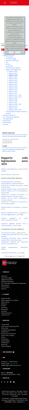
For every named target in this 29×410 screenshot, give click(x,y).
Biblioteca (4, 304)
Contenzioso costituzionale (8, 253)
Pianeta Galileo (5, 341)
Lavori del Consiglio (6, 278)
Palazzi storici (7, 120)
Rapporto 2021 (13, 77)
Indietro (26, 45)
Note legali (19, 391)
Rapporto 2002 (13, 108)
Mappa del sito (13, 394)
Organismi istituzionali (9, 115)
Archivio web (5, 394)
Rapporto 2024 (13, 71)
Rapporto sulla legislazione (9, 169)
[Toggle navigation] (4, 2)
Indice (19, 394)
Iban (16, 393)
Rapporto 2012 (13, 93)
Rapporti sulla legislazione (13, 69)
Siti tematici (24, 394)
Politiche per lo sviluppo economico (11, 185)
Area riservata (8, 352)
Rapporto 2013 (13, 91)
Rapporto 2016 (13, 86)
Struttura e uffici (5, 298)
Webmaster (20, 402)
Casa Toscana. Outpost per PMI (10, 326)
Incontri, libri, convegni (7, 335)
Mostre (3, 337)
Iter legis (8, 57)
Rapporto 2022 (13, 75)
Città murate (4, 328)
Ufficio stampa (5, 302)
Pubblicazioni (5, 342)
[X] (4, 382)
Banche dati (4, 309)
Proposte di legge (11, 58)
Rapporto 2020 (13, 78)
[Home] (9, 264)
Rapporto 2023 (13, 73)
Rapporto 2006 (13, 100)
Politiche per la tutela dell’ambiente (14, 198)
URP (4, 357)
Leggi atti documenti (9, 55)
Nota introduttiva (6, 174)
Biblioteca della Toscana (8, 151)
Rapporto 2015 (13, 88)
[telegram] (11, 382)
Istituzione (4, 276)
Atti (7, 62)
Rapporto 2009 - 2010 (15, 97)
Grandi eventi (5, 332)
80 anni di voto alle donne (8, 333)
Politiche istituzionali (7, 182)
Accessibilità (15, 396)
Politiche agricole (6, 183)
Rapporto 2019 (13, 80)
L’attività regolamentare (9, 247)
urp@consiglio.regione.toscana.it (10, 365)
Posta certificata (10, 393)
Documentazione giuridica (13, 68)
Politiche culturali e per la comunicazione (14, 191)
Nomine (8, 64)
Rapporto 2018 (13, 82)
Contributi (4, 311)
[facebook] (1, 382)
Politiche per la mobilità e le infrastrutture (14, 202)
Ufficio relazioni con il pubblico (10, 300)
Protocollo (4, 307)
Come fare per (5, 315)
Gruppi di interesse (6, 313)
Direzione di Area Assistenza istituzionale (13, 136)
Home (2, 44)
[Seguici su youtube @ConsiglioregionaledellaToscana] (14, 382)
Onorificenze (4, 339)
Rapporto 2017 (13, 84)
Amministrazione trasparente (9, 391)
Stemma (5, 124)
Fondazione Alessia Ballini (8, 330)
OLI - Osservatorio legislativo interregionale (13, 283)
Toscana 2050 (5, 324)
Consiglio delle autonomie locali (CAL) (12, 234)
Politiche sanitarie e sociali (8, 189)
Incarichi (8, 66)
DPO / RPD (20, 393)
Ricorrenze (4, 344)
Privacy (25, 393)
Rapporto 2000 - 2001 (15, 109)
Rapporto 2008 (13, 99)
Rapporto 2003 (13, 106)
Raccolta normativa (11, 60)
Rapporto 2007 (13, 102)
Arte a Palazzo (7, 122)
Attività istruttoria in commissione (10, 207)
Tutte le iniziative (6, 346)
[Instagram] (7, 382)
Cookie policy (14, 48)
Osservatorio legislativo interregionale (12, 149)
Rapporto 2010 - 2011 (15, 95)
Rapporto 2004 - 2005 (15, 104)
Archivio (3, 305)
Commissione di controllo (8, 233)
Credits (14, 402)
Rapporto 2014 (13, 89)
